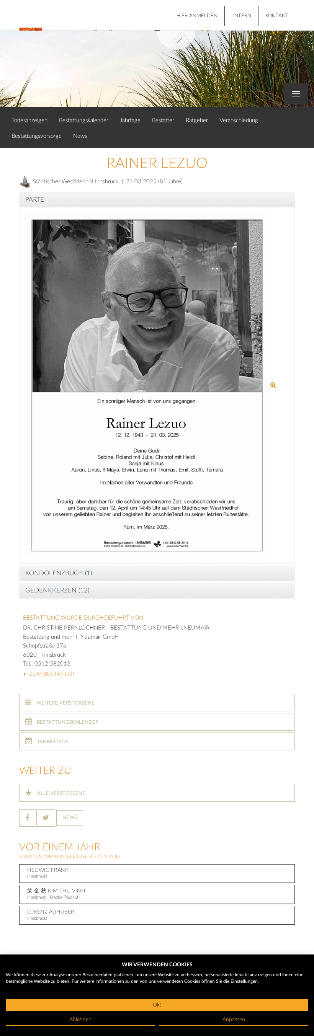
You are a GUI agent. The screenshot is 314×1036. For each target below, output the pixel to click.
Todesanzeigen (29, 120)
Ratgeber (197, 120)
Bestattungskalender (83, 120)
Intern (242, 15)
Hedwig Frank (48, 873)
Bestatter (163, 120)
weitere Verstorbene (65, 703)
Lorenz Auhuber (50, 914)
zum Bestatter (51, 674)
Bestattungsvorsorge (36, 136)
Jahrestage (52, 741)
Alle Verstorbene (60, 793)
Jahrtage (130, 120)
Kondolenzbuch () (58, 573)
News (80, 136)
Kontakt (276, 15)
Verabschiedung (238, 120)
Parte (34, 199)
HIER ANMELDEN (197, 15)
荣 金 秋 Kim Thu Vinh (56, 893)
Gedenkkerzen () (57, 590)
